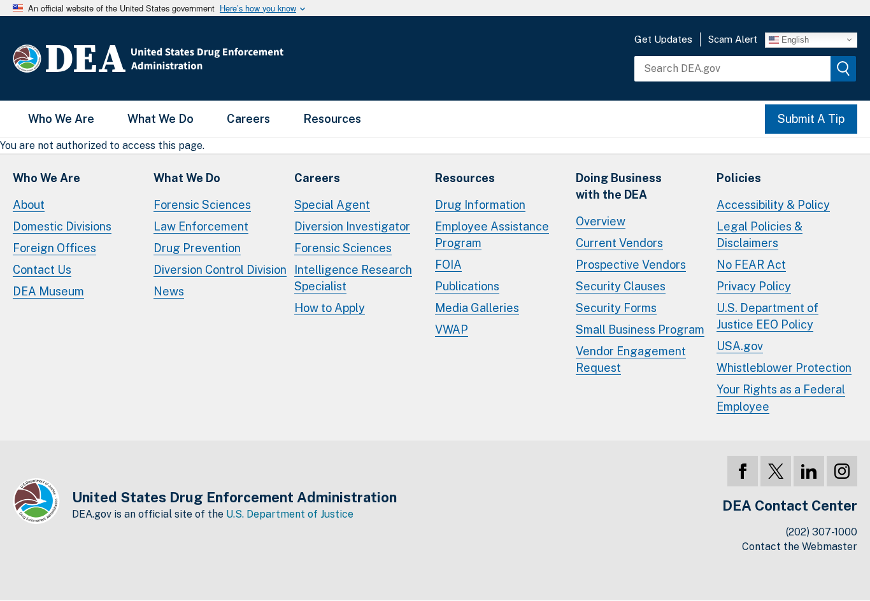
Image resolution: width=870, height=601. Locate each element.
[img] (843, 68)
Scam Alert (732, 39)
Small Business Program (640, 329)
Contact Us (42, 269)
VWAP (451, 329)
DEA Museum (48, 291)
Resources (332, 118)
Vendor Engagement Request (631, 359)
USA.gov (740, 346)
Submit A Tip (811, 118)
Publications (467, 286)
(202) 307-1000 (821, 532)
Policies (739, 178)
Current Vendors (619, 243)
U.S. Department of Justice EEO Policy (767, 316)
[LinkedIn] (809, 471)
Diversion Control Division (220, 269)
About (29, 204)
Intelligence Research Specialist (353, 278)
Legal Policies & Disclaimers (759, 235)
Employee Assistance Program (492, 235)
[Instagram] (842, 471)
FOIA (448, 264)
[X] (775, 471)
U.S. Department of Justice (289, 514)
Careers (248, 118)
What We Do (160, 118)
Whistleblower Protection (784, 367)
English (794, 39)
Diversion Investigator (352, 226)
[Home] (186, 58)
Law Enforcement (200, 226)
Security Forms (616, 308)
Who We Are (61, 118)
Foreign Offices (54, 248)
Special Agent (332, 204)
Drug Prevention (197, 248)
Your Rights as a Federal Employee (781, 398)
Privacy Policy (754, 286)
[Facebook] (742, 471)
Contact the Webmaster (799, 547)
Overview (600, 221)
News (168, 291)
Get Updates (663, 39)
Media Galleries (477, 308)
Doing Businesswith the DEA (619, 186)
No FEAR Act (751, 264)
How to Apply (329, 308)
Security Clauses (621, 286)
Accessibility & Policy (773, 204)
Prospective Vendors (631, 264)
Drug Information (480, 204)
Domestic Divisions (62, 226)
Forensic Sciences (202, 204)
